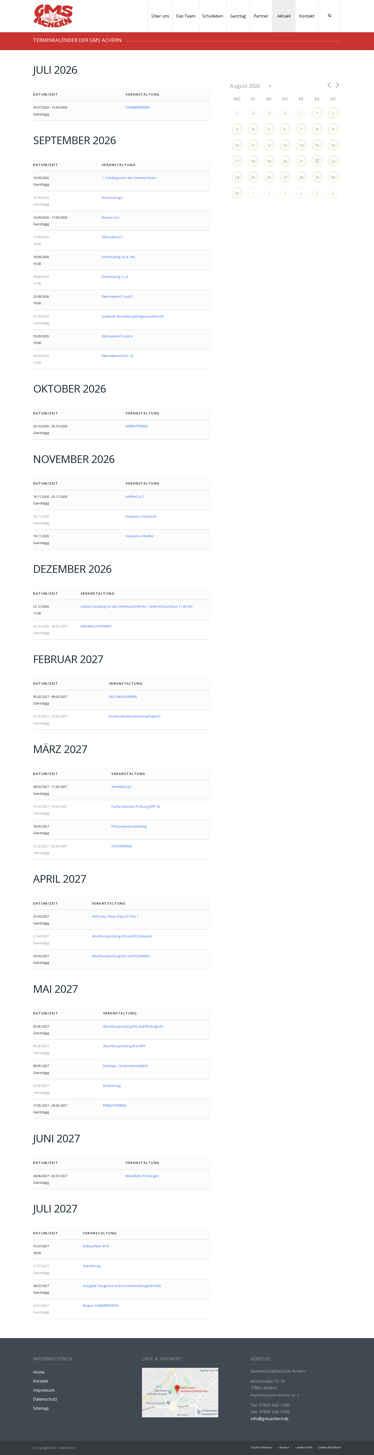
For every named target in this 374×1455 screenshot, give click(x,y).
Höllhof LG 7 (135, 496)
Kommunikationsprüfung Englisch (135, 716)
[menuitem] (160, 16)
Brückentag (112, 1085)
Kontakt (40, 1381)
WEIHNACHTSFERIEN (96, 626)
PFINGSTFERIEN (114, 1105)
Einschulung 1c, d (115, 276)
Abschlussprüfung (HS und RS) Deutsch (122, 936)
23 (333, 161)
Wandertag (91, 1266)
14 (301, 145)
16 (333, 145)
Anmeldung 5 (121, 786)
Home (39, 1372)
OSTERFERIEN (121, 846)
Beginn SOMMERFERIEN (101, 1305)
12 (269, 145)
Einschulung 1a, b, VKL (119, 256)
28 (253, 113)
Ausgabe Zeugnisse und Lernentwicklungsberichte (122, 1285)
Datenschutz (45, 1399)
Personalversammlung (129, 826)
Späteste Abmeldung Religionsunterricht (133, 316)
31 (301, 113)
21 (301, 161)
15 (317, 145)
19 (269, 161)
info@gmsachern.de (270, 1418)
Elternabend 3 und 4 (117, 336)
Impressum (44, 1390)
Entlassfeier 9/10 (96, 1246)
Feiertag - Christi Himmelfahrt (125, 1065)
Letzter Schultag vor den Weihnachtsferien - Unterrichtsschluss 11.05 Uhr (137, 606)
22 (317, 160)
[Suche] (329, 16)
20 (285, 161)
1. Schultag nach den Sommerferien (129, 177)
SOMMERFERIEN (138, 107)
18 (253, 161)
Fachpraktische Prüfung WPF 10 (135, 806)
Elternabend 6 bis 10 (117, 355)
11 (253, 145)
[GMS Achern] (53, 16)
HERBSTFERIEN (137, 426)
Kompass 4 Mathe (139, 536)
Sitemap (41, 1408)
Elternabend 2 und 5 (117, 296)
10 (237, 145)
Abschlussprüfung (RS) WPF (124, 1046)
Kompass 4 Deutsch (141, 516)
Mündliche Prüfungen (142, 1176)
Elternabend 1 (112, 237)
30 (285, 113)
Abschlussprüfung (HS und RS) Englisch (133, 1026)
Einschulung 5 (112, 197)
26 (269, 177)
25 (253, 177)
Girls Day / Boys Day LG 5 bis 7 (115, 916)
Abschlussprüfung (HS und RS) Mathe (120, 956)
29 (269, 113)
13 (285, 145)
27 (285, 177)
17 (237, 161)
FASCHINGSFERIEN (123, 696)
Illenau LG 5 (111, 217)
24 (237, 177)
